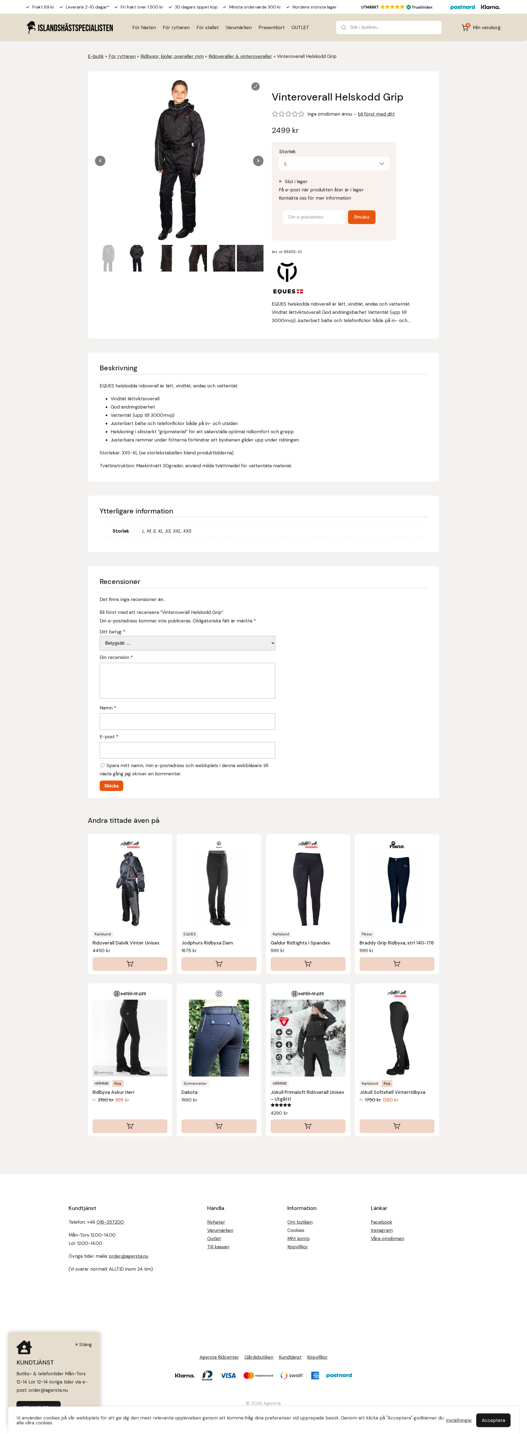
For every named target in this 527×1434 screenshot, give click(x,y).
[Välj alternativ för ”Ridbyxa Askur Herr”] (129, 1126)
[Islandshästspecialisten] (69, 27)
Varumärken (239, 27)
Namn (108, 708)
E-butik (96, 56)
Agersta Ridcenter (219, 1357)
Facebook (381, 1222)
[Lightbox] (255, 86)
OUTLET (300, 27)
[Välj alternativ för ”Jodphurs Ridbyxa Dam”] (218, 964)
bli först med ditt (376, 114)
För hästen (144, 27)
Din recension (116, 657)
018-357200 (110, 1222)
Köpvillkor (297, 1247)
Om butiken (300, 1222)
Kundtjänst (290, 1357)
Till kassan (218, 1247)
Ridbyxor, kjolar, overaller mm (172, 56)
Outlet (214, 1238)
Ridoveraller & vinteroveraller (240, 56)
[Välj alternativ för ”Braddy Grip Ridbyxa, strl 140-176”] (397, 964)
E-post (109, 737)
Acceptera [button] (493, 1420)
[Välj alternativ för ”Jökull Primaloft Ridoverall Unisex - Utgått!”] (308, 1126)
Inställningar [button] (459, 1420)
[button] (258, 161)
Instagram (382, 1230)
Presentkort (272, 27)
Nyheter (216, 1222)
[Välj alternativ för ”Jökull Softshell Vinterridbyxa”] (397, 1126)
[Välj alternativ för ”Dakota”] (218, 1126)
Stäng (85, 1344)
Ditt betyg (112, 632)
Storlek (287, 152)
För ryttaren (176, 27)
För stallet (208, 27)
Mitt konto (298, 1238)
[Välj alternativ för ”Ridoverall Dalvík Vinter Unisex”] (129, 964)
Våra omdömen (387, 1238)
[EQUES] (288, 279)
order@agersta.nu (128, 1256)
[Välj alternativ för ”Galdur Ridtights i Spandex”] (308, 964)
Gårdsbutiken (259, 1357)
